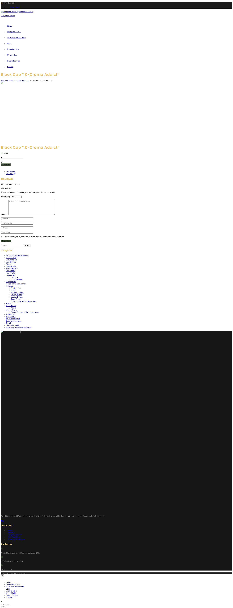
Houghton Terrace (8, 16)
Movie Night (12, 55)
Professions (10, 314)
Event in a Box (13, 49)
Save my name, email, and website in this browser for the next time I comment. (34, 237)
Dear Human (11, 262)
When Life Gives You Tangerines (23, 301)
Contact (10, 67)
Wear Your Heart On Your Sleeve (18, 327)
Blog (9, 43)
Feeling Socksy (12, 268)
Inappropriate (11, 282)
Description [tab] (10, 171)
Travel (8, 323)
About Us (11, 533)
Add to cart (6, 164)
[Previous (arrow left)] (2, 606)
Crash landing (16, 288)
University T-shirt (12, 325)
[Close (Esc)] (9, 604)
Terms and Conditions (16, 539)
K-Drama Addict (21, 80)
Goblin (13, 290)
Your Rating (5, 197)
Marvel (8, 303)
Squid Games (16, 299)
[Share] (7, 604)
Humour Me (10, 275)
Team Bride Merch (13, 319)
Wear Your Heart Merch (16, 38)
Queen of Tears (16, 297)
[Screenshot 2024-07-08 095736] (29, 83)
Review (4, 214)
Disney (8, 264)
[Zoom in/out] (2, 604)
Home (9, 26)
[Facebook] (1, 521)
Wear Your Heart (14, 537)
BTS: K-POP (11, 258)
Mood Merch (11, 306)
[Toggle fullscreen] (4, 604)
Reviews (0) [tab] (10, 174)
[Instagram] (3, 521)
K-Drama (10, 80)
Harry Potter (10, 273)
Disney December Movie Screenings (25, 312)
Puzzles (14, 308)
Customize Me (11, 260)
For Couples (10, 271)
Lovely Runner (16, 295)
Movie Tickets (11, 310)
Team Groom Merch (13, 321)
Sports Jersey (11, 317)
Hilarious (14, 277)
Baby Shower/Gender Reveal (17, 255)
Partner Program (13, 61)
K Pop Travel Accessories (16, 284)
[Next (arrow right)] (4, 606)
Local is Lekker (17, 279)
